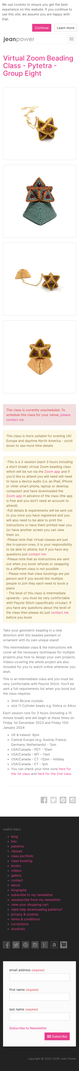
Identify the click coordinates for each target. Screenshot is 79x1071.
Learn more (65, 28)
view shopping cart (63, 944)
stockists (18, 929)
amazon (54, 944)
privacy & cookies (24, 914)
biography (19, 890)
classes (16, 851)
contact (17, 880)
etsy (44, 944)
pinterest (63, 800)
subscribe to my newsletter (32, 895)
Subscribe (59, 1036)
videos (16, 870)
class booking (21, 861)
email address (27, 970)
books (16, 866)
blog (14, 836)
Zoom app (52, 471)
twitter (53, 800)
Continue (42, 28)
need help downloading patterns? (36, 909)
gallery (16, 875)
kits (14, 841)
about (15, 885)
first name (24, 990)
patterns (17, 846)
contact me (37, 554)
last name (23, 1009)
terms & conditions (25, 919)
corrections (20, 924)
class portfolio (22, 856)
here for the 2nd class (54, 774)
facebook (44, 800)
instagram (72, 800)
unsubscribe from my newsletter (36, 900)
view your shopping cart (30, 904)
